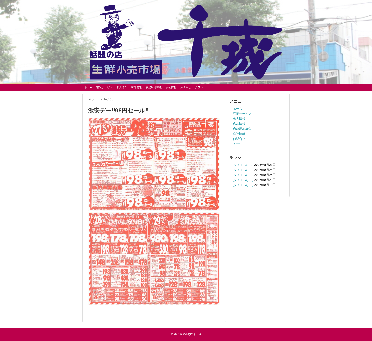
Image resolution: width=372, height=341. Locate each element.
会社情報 (171, 87)
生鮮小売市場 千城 (190, 334)
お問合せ (185, 87)
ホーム (88, 87)
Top (362, 331)
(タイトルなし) (243, 164)
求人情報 (121, 87)
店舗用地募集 (154, 87)
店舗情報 (136, 87)
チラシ (199, 87)
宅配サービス (104, 87)
